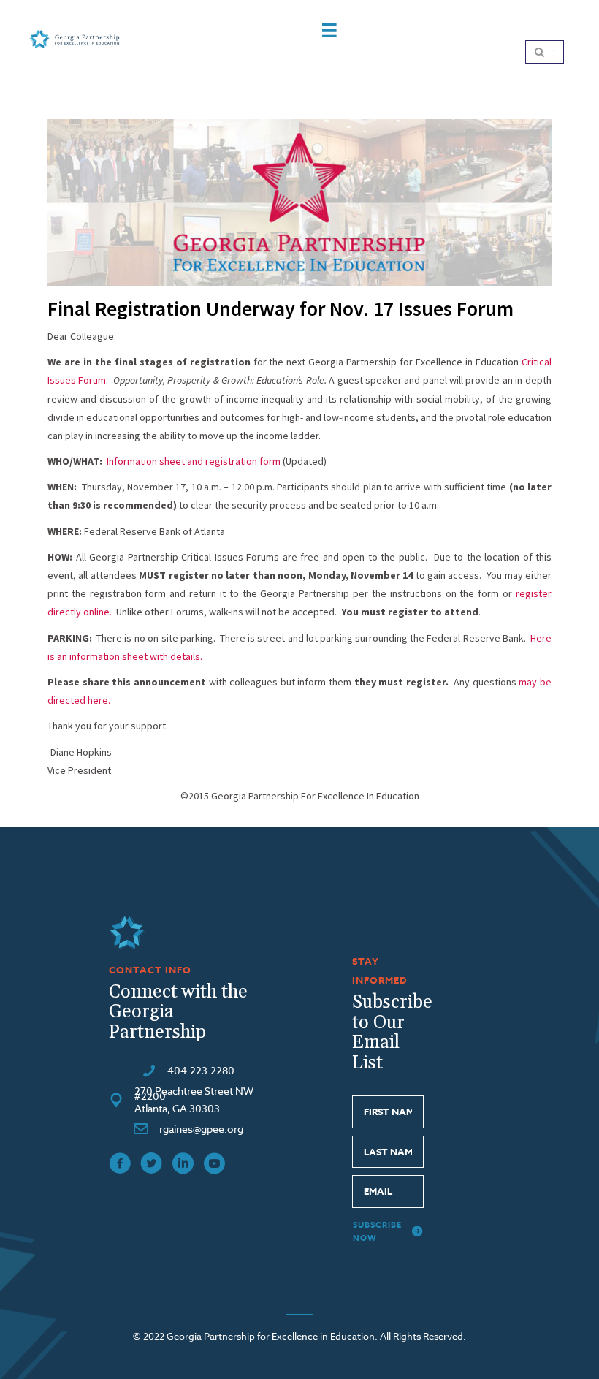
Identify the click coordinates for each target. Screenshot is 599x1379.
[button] (388, 1231)
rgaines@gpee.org (201, 1129)
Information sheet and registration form (194, 461)
